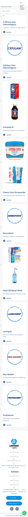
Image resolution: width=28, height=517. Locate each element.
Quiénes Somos (22, 6)
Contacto (22, 9)
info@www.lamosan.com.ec (14, 460)
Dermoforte (8, 233)
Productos (22, 8)
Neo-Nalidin (8, 374)
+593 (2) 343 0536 (14, 452)
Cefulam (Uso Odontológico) (9, 66)
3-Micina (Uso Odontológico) (9, 23)
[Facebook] (11, 509)
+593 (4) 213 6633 (14, 480)
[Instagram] (17, 509)
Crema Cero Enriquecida (14, 192)
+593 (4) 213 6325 (14, 476)
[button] (21, 2)
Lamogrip (7, 331)
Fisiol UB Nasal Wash (12, 290)
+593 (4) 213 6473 (14, 485)
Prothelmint (8, 415)
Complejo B (8, 127)
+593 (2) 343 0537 (14, 456)
